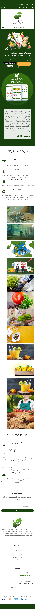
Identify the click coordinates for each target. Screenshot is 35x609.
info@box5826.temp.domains (26, 584)
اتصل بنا (17, 560)
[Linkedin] (12, 587)
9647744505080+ (25, 578)
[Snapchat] (15, 587)
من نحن (17, 550)
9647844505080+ (25, 575)
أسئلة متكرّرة (17, 552)
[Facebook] (23, 587)
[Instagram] (19, 587)
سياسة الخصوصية (17, 557)
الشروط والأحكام (17, 555)
